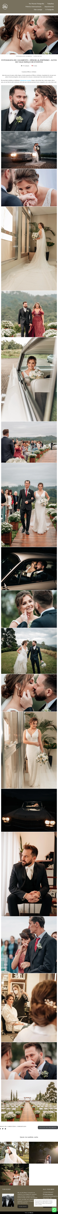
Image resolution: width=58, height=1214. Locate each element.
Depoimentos (49, 6)
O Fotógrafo (49, 9)
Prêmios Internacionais (33, 6)
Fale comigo (38, 9)
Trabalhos (50, 3)
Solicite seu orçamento (47, 1127)
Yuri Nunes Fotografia (36, 3)
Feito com (29, 1212)
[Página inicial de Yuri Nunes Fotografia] (7, 6)
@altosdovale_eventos (25, 80)
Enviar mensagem (48, 1194)
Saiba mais (23, 1206)
